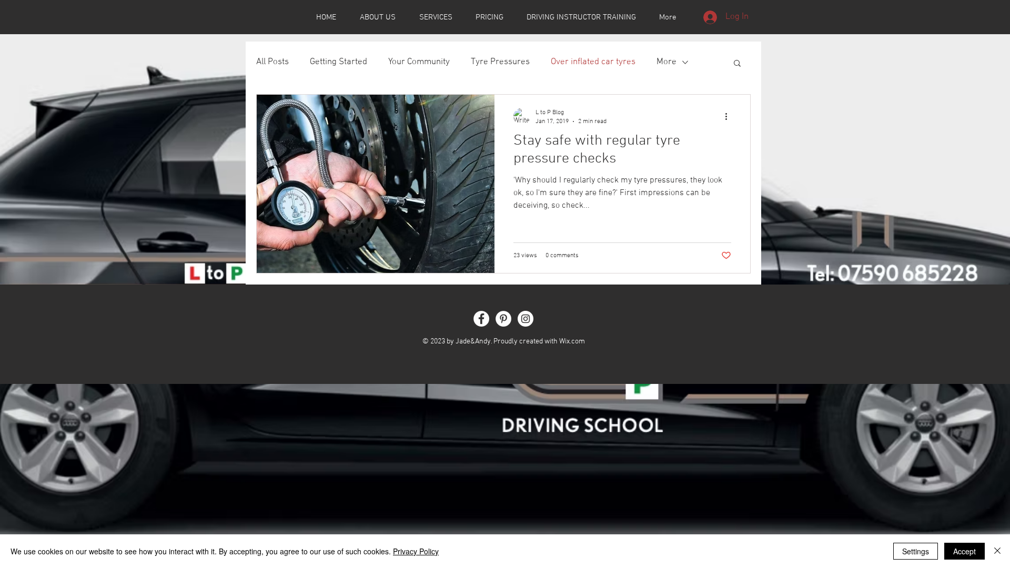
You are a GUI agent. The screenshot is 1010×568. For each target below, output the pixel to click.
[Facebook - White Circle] (481, 319)
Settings (915, 551)
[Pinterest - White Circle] (503, 319)
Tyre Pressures (500, 62)
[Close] (997, 551)
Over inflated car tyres (593, 62)
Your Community (419, 62)
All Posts (272, 62)
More (666, 62)
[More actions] (729, 116)
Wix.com (572, 341)
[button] (737, 63)
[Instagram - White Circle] (525, 319)
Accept (964, 551)
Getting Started (338, 62)
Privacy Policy (416, 551)
